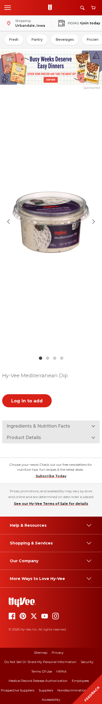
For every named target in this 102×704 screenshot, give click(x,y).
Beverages (65, 39)
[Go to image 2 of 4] (47, 358)
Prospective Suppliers (17, 690)
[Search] (82, 8)
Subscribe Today (51, 476)
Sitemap (40, 652)
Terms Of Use (41, 671)
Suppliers (46, 690)
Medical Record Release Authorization (38, 681)
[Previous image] (8, 221)
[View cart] (93, 7)
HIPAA (61, 671)
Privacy (58, 652)
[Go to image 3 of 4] (54, 358)
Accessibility (51, 699)
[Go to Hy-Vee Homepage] (51, 7)
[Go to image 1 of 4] (40, 358)
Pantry (37, 39)
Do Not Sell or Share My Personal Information (40, 662)
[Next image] (93, 221)
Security (87, 662)
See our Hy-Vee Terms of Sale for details (51, 504)
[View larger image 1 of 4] (51, 221)
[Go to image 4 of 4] (61, 358)
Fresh (13, 39)
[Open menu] (7, 7)
